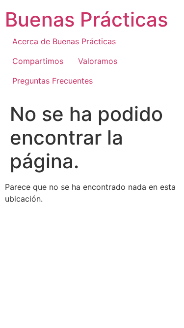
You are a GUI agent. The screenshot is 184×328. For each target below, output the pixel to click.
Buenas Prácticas (86, 19)
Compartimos (37, 61)
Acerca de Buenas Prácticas (64, 41)
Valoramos (97, 61)
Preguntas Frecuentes (52, 81)
